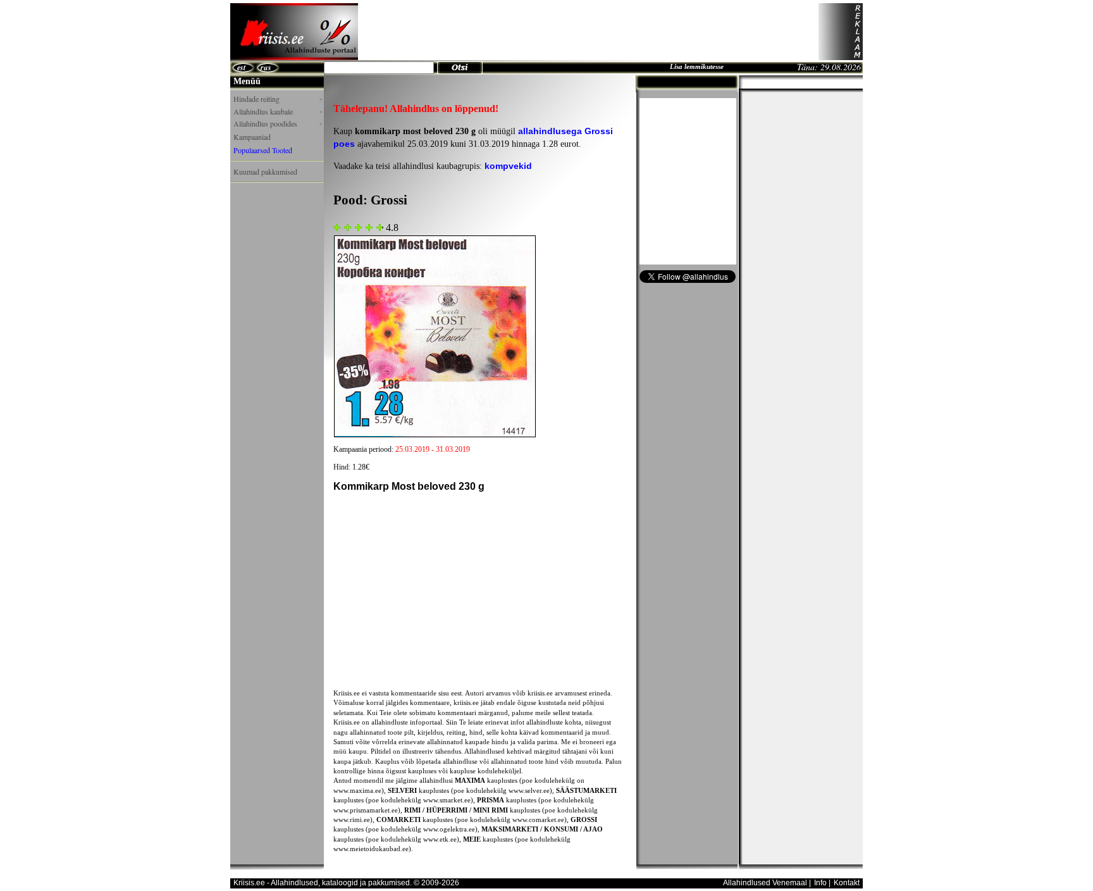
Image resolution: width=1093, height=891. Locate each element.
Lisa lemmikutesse (697, 66)
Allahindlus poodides (277, 123)
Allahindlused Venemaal (765, 882)
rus (266, 67)
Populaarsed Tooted (262, 150)
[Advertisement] (588, 31)
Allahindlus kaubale (277, 111)
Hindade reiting (277, 99)
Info (820, 882)
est (241, 67)
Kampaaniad (252, 137)
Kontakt (847, 882)
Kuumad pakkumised (265, 171)
